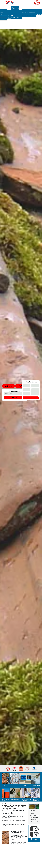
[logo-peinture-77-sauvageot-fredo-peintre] (10, 3)
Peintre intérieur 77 (11, 15)
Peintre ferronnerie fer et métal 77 (28, 15)
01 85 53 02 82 (16, 7)
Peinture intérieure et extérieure (21, 7)
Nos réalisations (8, 386)
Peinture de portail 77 (12, 11)
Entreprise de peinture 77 (13, 13)
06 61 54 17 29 (16, 8)
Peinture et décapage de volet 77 (28, 10)
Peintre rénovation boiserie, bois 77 (28, 13)
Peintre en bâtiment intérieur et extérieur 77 (14, 18)
